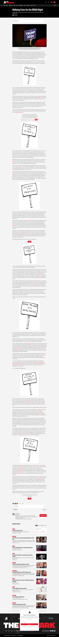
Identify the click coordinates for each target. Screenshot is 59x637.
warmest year (18, 473)
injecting (22, 466)
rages (44, 354)
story (15, 341)
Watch (7, 5)
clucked (35, 362)
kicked (21, 469)
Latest (39, 525)
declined (28, 52)
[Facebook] (52, 631)
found (20, 272)
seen (27, 178)
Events (25, 5)
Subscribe (29, 624)
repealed (41, 347)
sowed (31, 154)
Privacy (48, 635)
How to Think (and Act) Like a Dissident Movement (22, 547)
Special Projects (21, 5)
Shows (14, 5)
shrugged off (19, 470)
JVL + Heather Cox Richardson (18, 597)
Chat (17, 5)
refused (13, 160)
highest (43, 276)
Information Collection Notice (29, 627)
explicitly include (25, 231)
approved (29, 343)
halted (16, 334)
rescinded (38, 402)
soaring (39, 273)
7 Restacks (22, 503)
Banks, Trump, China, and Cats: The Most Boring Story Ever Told (23, 580)
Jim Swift (13, 559)
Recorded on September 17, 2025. (16, 598)
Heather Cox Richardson (21, 599)
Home (4, 5)
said (31, 90)
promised (37, 98)
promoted (43, 465)
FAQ (48, 2)
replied (20, 214)
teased (20, 433)
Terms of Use (33, 626)
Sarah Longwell (15, 567)
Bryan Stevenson (20, 112)
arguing (20, 290)
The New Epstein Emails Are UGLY (19, 604)
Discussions (42, 525)
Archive (32, 5)
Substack (21, 635)
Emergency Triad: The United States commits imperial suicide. (20, 531)
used (13, 104)
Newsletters (10, 5)
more (24, 110)
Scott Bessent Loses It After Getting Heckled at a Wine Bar (23, 538)
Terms (50, 635)
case (44, 353)
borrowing (29, 220)
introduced (20, 348)
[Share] (45, 21)
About (35, 5)
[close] (37, 611)
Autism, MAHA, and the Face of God (19, 588)
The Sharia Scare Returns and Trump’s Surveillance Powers (22, 555)
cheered (13, 224)
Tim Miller (14, 542)
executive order (28, 402)
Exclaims (26, 400)
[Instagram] (51, 631)
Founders (28, 5)
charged (38, 96)
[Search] (54, 5)
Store (46, 2)
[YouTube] (54, 631)
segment (40, 409)
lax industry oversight (38, 413)
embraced (14, 172)
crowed (37, 338)
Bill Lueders (15, 14)
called (17, 350)
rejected (19, 166)
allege (33, 428)
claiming (40, 476)
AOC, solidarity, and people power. (16, 548)
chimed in (43, 363)
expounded (39, 479)
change (20, 468)
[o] (41, 539)
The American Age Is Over (17, 530)
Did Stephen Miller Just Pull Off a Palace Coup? (21, 572)
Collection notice (53, 635)
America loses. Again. (15, 582)
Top (36, 525)
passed (18, 347)
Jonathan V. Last (23, 567)
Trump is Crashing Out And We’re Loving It (20, 564)
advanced (35, 282)
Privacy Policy (36, 627)
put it (23, 486)
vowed (28, 234)
